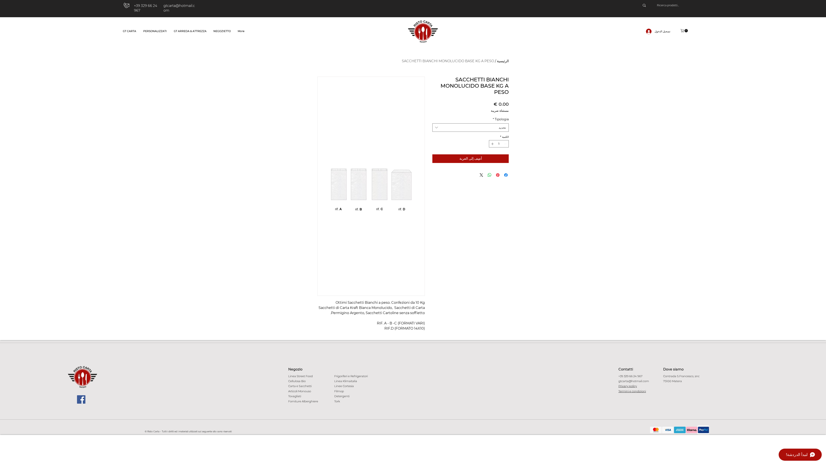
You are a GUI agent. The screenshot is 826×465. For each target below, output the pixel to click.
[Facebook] (81, 399)
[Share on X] (481, 175)
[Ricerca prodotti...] (644, 5)
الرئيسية (503, 61)
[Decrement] (505, 143)
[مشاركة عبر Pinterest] (497, 175)
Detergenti (342, 396)
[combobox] (470, 127)
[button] (685, 30)
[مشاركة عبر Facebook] (506, 175)
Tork (337, 401)
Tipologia (501, 119)
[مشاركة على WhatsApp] (489, 175)
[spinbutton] (498, 143)
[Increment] (492, 143)
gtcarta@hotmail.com (633, 381)
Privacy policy (627, 386)
